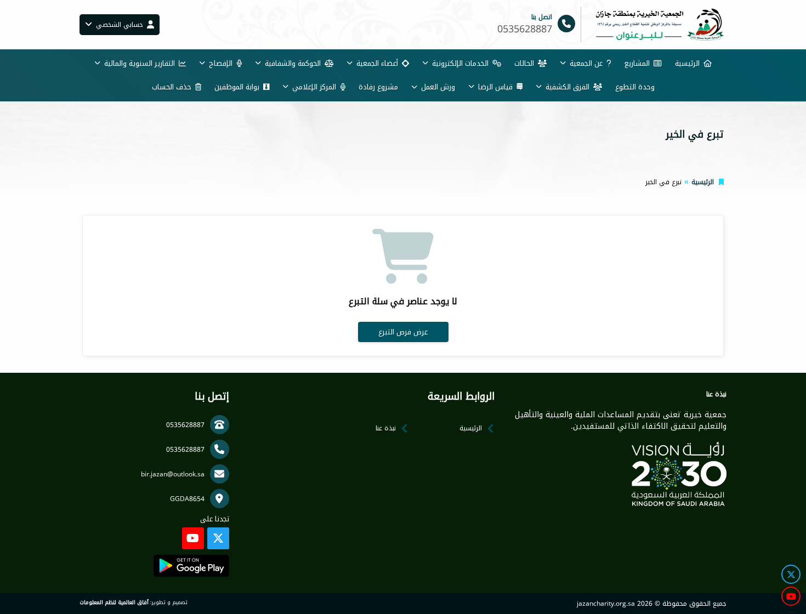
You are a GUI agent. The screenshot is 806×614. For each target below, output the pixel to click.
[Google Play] (191, 566)
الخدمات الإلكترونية (460, 63)
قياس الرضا (495, 87)
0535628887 (185, 425)
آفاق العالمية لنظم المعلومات (114, 602)
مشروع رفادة (378, 87)
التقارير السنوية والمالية (139, 63)
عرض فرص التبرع (403, 332)
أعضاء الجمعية (377, 63)
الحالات (524, 63)
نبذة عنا (386, 428)
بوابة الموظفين (236, 87)
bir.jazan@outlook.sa (173, 474)
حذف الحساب (171, 87)
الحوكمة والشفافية (293, 63)
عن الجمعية (586, 63)
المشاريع (637, 63)
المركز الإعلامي (314, 87)
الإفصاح (220, 63)
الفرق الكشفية (567, 87)
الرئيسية (687, 63)
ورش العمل (438, 87)
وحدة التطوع (635, 87)
